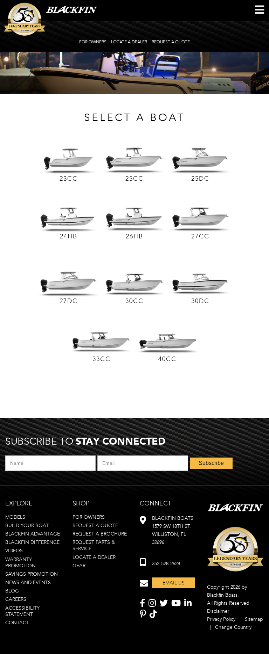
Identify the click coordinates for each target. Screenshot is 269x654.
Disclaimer (218, 611)
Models (15, 517)
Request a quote (95, 526)
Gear (79, 566)
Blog (12, 591)
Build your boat (27, 526)
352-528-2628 (166, 564)
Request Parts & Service (94, 545)
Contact (17, 623)
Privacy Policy (221, 619)
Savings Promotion (31, 574)
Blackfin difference (32, 542)
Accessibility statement (22, 611)
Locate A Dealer (129, 41)
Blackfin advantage (32, 534)
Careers (15, 599)
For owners (89, 517)
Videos (14, 551)
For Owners (92, 41)
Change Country (233, 627)
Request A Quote (171, 41)
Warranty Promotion (20, 562)
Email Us (174, 583)
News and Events (28, 582)
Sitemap (254, 619)
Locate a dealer (94, 557)
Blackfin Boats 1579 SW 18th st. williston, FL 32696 (172, 530)
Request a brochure (100, 534)
